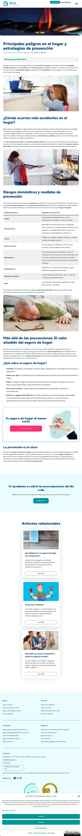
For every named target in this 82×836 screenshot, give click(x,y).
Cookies (30, 833)
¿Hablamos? (41, 500)
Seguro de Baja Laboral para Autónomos (15, 729)
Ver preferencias (41, 828)
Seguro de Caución (46, 735)
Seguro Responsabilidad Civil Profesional (53, 741)
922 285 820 (66, 2)
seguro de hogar (29, 351)
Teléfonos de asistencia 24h (12, 768)
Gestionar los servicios (8, 810)
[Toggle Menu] (76, 3)
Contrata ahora (26, 428)
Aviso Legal (51, 833)
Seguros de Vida (46, 707)
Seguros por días (7, 704)
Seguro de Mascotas (47, 713)
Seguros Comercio (8, 741)
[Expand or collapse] (76, 59)
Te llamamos (55, 2)
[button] (79, 796)
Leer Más (41, 573)
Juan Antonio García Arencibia (13, 52)
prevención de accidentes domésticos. (31, 292)
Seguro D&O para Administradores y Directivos (55, 729)
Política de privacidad (40, 833)
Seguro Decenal (46, 738)
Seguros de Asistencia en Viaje (50, 710)
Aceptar (41, 816)
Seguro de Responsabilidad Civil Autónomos (16, 732)
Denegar (41, 822)
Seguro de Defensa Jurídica (11, 738)
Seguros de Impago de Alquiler (12, 710)
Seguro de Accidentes (47, 704)
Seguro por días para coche (11, 707)
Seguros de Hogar (8, 713)
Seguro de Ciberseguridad (10, 735)
